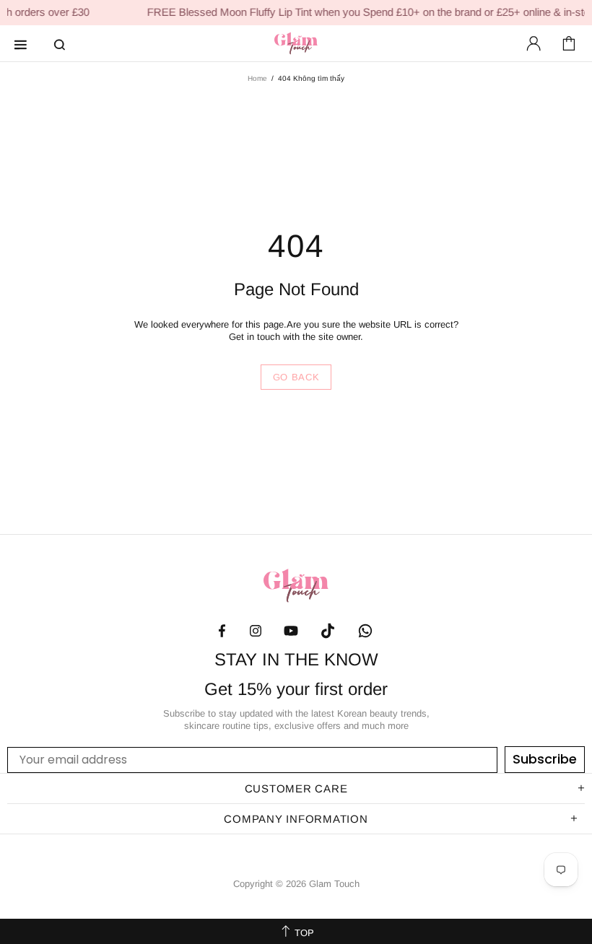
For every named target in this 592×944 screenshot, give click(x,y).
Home (257, 78)
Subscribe (545, 759)
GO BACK (296, 377)
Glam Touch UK (296, 43)
